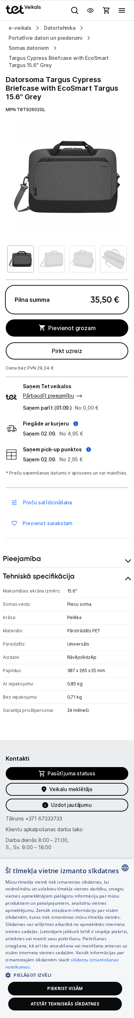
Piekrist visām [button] (65, 988)
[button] (50, 423)
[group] (67, 176)
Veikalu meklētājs (71, 789)
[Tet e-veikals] (23, 9)
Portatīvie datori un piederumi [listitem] (46, 38)
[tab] (67, 558)
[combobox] (125, 867)
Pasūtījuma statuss (71, 773)
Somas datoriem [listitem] (29, 48)
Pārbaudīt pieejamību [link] (48, 396)
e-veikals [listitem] (20, 28)
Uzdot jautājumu (71, 805)
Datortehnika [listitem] (59, 28)
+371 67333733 (43, 818)
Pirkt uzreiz (67, 351)
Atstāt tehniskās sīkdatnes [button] (65, 1004)
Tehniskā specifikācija (39, 576)
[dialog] (67, 938)
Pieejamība (22, 558)
